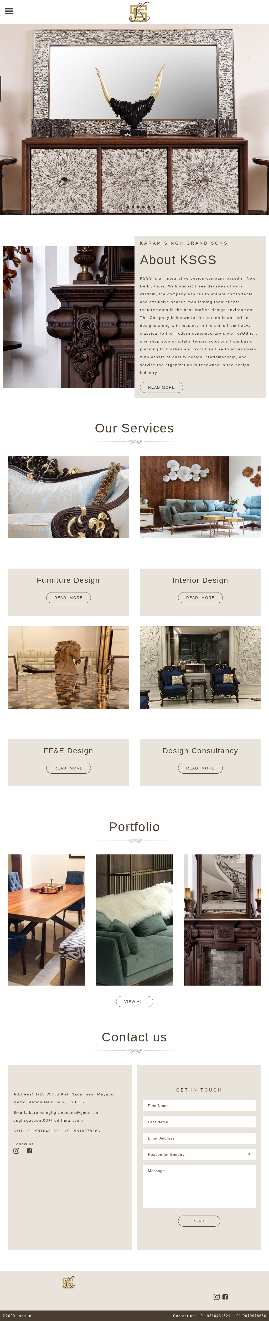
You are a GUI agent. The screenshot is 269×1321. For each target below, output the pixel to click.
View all (134, 1001)
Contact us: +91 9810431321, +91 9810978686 (219, 1316)
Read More (161, 387)
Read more (68, 598)
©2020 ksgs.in (17, 1316)
